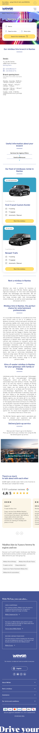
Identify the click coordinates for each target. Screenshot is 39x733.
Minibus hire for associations (11, 572)
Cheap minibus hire (20, 565)
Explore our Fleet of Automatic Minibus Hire (15, 569)
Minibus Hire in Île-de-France (27, 561)
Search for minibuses (18, 36)
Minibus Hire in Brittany (9, 561)
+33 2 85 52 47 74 (11, 71)
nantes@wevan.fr (11, 69)
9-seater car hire (7, 565)
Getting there (7, 65)
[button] (17, 533)
